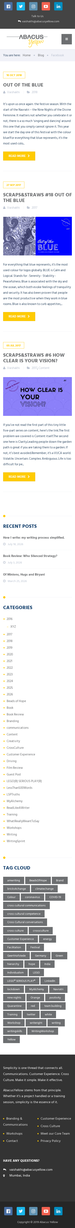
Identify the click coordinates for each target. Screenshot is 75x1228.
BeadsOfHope (38, 880)
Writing (12, 834)
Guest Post (14, 774)
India (47, 964)
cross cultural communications (26, 905)
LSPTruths (13, 794)
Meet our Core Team (55, 1133)
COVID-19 (55, 897)
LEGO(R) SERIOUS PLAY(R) (24, 781)
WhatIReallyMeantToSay (23, 821)
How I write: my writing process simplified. (34, 537)
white (48, 1014)
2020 (10, 654)
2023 (10, 674)
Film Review (15, 767)
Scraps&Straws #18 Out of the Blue (37, 197)
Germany (40, 955)
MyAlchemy (14, 801)
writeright (36, 1022)
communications (18, 727)
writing (56, 1022)
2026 (10, 694)
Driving (11, 761)
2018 (35, 92)
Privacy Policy (51, 1141)
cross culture (15, 930)
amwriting (13, 880)
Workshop (13, 1022)
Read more (17, 156)
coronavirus (32, 897)
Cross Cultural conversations (25, 922)
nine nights (14, 997)
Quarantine (14, 1005)
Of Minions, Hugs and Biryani (24, 574)
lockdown (13, 989)
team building (52, 1005)
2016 (9, 619)
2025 (10, 687)
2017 (34, 207)
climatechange (44, 888)
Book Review (15, 714)
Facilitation (14, 947)
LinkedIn (50, 980)
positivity (55, 997)
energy (47, 939)
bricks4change (16, 888)
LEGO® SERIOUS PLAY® (21, 980)
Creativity (13, 741)
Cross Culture (50, 1126)
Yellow (11, 1039)
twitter (31, 1014)
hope (32, 964)
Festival (35, 947)
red (33, 1005)
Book (10, 707)
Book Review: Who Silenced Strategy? (30, 556)
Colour (11, 897)
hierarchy (13, 964)
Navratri (58, 989)
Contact (12, 1141)
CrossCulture (15, 747)
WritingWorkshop (42, 1031)
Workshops (14, 827)
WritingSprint (16, 841)
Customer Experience (21, 754)
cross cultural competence (23, 913)
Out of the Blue (23, 84)
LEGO (36, 972)
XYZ (13, 626)
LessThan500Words (19, 787)
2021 (9, 661)
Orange (35, 997)
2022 (10, 667)
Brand (60, 880)
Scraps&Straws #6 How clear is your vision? (34, 357)
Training (12, 814)
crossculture (41, 930)
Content (44, 368)
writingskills (14, 1031)
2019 (9, 647)
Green (59, 955)
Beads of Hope (16, 701)
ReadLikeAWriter (18, 807)
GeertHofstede (16, 955)
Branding (13, 721)
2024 (10, 681)
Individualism (15, 972)
